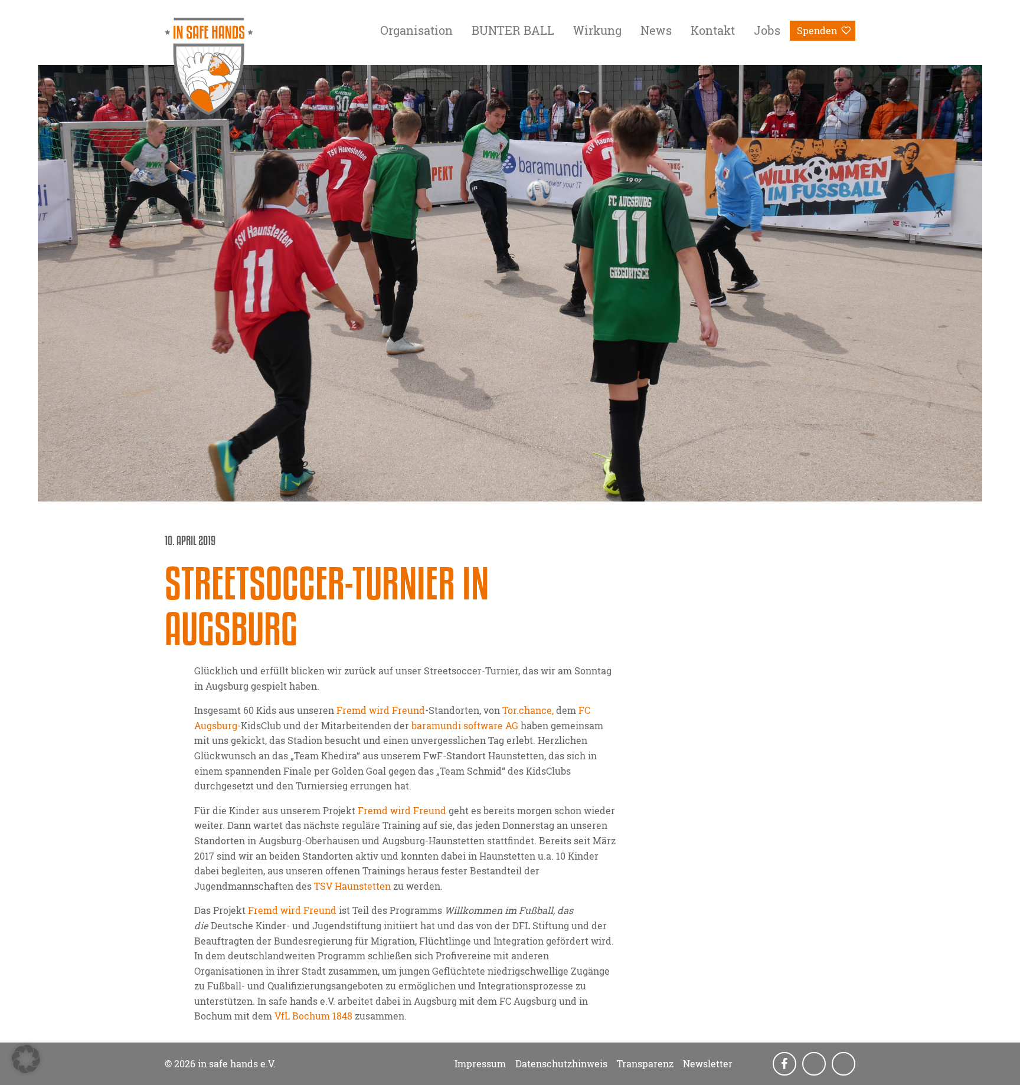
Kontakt (713, 30)
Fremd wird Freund (402, 810)
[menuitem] (416, 32)
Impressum (480, 1063)
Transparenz (645, 1063)
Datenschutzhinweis (561, 1063)
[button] (26, 1059)
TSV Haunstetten (352, 886)
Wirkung (597, 30)
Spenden (817, 30)
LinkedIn (844, 1064)
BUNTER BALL (513, 30)
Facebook (785, 1064)
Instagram (815, 1064)
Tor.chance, (528, 710)
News (656, 30)
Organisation (416, 30)
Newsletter (708, 1063)
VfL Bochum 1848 (313, 1015)
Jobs (767, 30)
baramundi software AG (464, 725)
